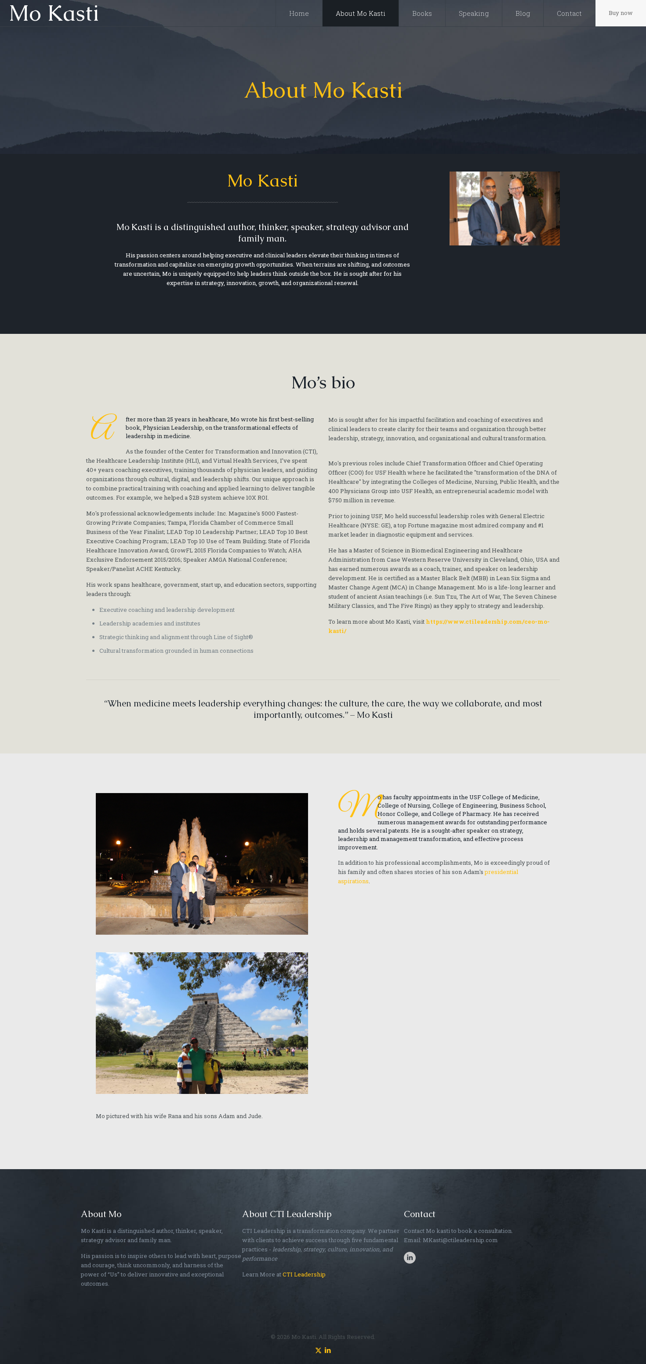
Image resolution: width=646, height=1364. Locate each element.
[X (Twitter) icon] (318, 1350)
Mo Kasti (54, 13)
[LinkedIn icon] (327, 1350)
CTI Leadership (304, 1274)
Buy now (621, 13)
